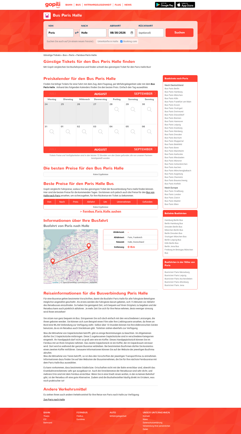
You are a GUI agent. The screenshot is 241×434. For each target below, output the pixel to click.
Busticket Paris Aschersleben (178, 278)
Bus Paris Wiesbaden (174, 157)
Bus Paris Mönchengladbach (178, 170)
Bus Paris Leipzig (173, 124)
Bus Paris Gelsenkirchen (176, 164)
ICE (44, 419)
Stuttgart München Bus (176, 236)
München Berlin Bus (174, 230)
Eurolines (81, 419)
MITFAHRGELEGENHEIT (97, 4)
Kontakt (146, 416)
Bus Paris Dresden (173, 134)
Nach (84, 25)
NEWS (127, 4)
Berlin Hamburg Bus (174, 223)
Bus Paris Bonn (172, 147)
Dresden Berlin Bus (173, 226)
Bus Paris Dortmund (174, 111)
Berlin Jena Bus (172, 246)
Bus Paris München (174, 95)
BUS (78, 4)
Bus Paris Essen (172, 105)
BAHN (68, 4)
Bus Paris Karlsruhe (174, 154)
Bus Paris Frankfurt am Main (178, 101)
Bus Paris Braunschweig (176, 180)
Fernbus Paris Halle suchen (102, 211)
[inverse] (77, 33)
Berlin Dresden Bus (173, 233)
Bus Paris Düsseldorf (174, 114)
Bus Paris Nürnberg (173, 131)
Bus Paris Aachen (173, 167)
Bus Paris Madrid (172, 201)
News (145, 419)
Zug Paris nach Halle (54, 399)
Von (50, 25)
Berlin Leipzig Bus (173, 239)
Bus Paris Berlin (172, 88)
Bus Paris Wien (172, 204)
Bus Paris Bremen (173, 118)
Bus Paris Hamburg (173, 91)
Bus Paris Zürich (172, 197)
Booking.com (117, 41)
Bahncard (47, 422)
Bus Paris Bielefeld (173, 144)
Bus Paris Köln (171, 98)
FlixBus (80, 416)
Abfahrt (115, 25)
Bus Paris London (173, 194)
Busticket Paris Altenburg (177, 282)
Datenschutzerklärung (152, 422)
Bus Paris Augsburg (174, 173)
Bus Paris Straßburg (174, 191)
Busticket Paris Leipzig (175, 275)
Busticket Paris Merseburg (177, 272)
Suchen (179, 33)
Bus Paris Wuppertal (174, 141)
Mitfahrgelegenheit (118, 416)
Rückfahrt (146, 25)
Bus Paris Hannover (174, 121)
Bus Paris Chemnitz (174, 177)
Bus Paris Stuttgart (174, 108)
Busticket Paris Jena (174, 285)
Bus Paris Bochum (173, 137)
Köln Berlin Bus (172, 243)
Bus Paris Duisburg (173, 128)
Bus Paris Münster (173, 160)
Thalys (46, 416)
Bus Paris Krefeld (173, 183)
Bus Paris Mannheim (174, 150)
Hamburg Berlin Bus (174, 220)
